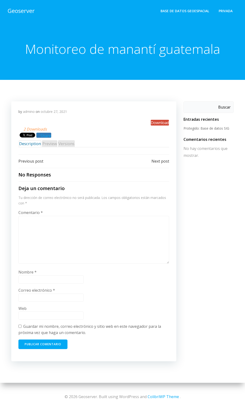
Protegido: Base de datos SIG (206, 128)
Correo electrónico (36, 290)
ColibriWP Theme (163, 396)
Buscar (224, 107)
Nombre (27, 272)
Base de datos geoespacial (185, 11)
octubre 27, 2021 (54, 111)
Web (22, 308)
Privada (226, 11)
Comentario (30, 212)
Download (160, 122)
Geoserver (21, 11)
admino (29, 111)
